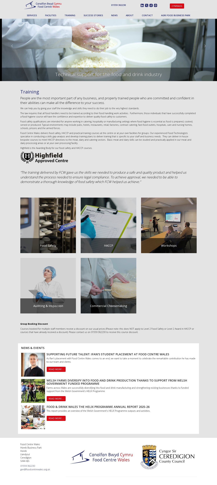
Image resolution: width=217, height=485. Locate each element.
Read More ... (56, 369)
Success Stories (93, 15)
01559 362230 (118, 5)
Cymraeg (177, 5)
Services (32, 15)
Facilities (50, 15)
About (130, 15)
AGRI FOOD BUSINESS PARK (175, 15)
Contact (147, 15)
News (114, 15)
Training (69, 15)
